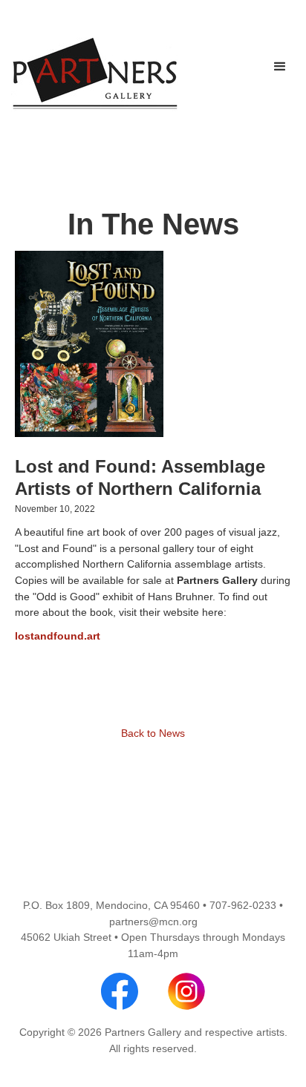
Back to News (153, 733)
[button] (280, 67)
